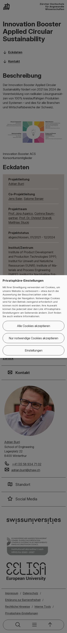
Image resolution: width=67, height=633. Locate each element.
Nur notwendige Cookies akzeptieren (33, 338)
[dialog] (33, 316)
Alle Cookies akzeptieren (33, 326)
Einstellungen (33, 350)
